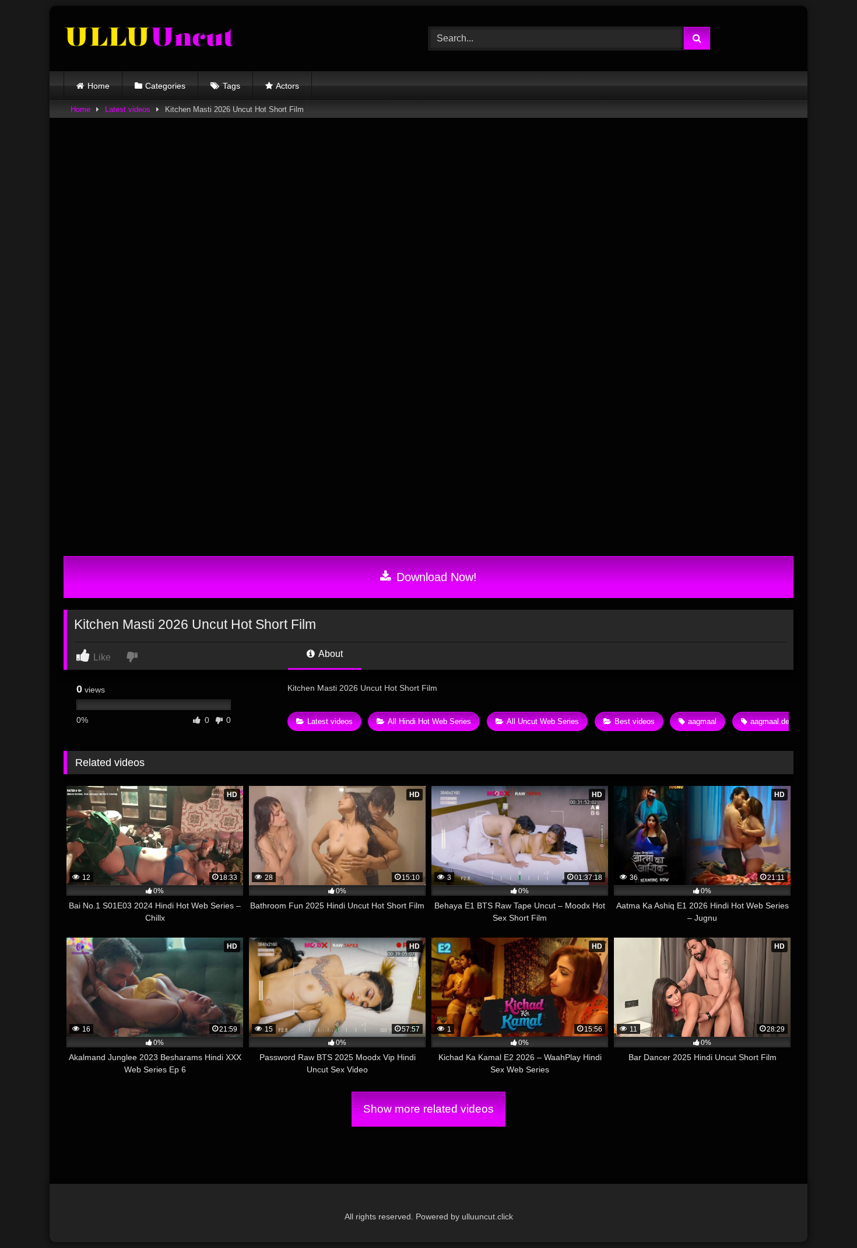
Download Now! (435, 577)
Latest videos (127, 109)
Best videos (634, 721)
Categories (165, 85)
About (330, 654)
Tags (231, 85)
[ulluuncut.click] (151, 38)
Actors (287, 85)
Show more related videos (428, 1109)
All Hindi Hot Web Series (429, 721)
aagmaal (702, 721)
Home (98, 85)
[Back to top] (821, 1213)
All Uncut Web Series (543, 721)
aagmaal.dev (771, 721)
